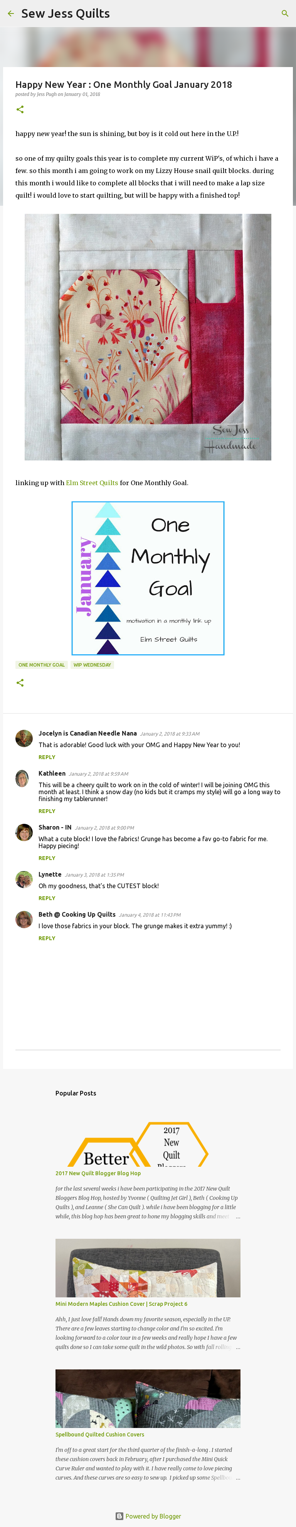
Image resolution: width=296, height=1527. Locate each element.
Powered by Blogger (152, 1516)
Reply (47, 757)
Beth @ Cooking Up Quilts (77, 914)
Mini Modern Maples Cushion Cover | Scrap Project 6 (121, 1304)
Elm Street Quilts (92, 483)
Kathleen (52, 773)
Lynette (50, 874)
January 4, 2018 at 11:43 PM (149, 914)
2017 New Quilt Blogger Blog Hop (98, 1173)
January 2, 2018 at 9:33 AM (169, 733)
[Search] (120, 13)
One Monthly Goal (41, 664)
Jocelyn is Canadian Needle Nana (88, 733)
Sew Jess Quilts (66, 13)
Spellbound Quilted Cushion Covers (100, 1434)
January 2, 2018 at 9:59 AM (98, 773)
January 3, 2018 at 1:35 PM (94, 874)
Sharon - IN (55, 827)
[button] (20, 110)
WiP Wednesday (92, 664)
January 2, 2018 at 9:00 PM (104, 827)
